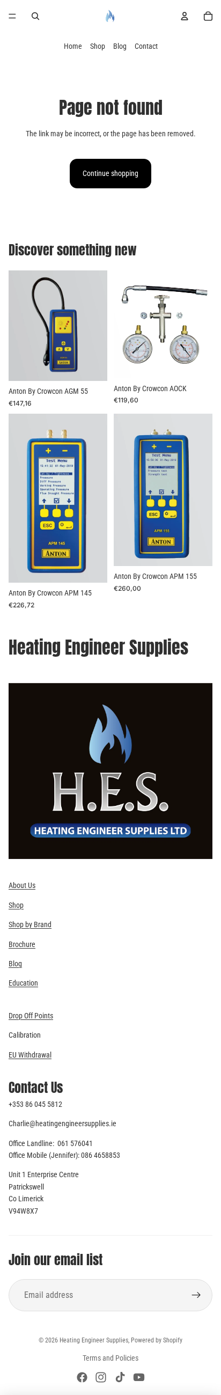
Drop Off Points (31, 1015)
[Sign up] (196, 1295)
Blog (120, 46)
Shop (97, 46)
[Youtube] (138, 1377)
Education (23, 983)
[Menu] (12, 16)
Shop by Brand (30, 924)
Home (73, 46)
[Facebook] (82, 1377)
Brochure (22, 944)
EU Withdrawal (30, 1055)
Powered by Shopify (156, 1340)
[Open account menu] (184, 16)
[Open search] (35, 16)
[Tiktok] (120, 1377)
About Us (22, 885)
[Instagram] (100, 1377)
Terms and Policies (110, 1358)
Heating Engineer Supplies (94, 1340)
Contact (146, 46)
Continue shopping (110, 173)
